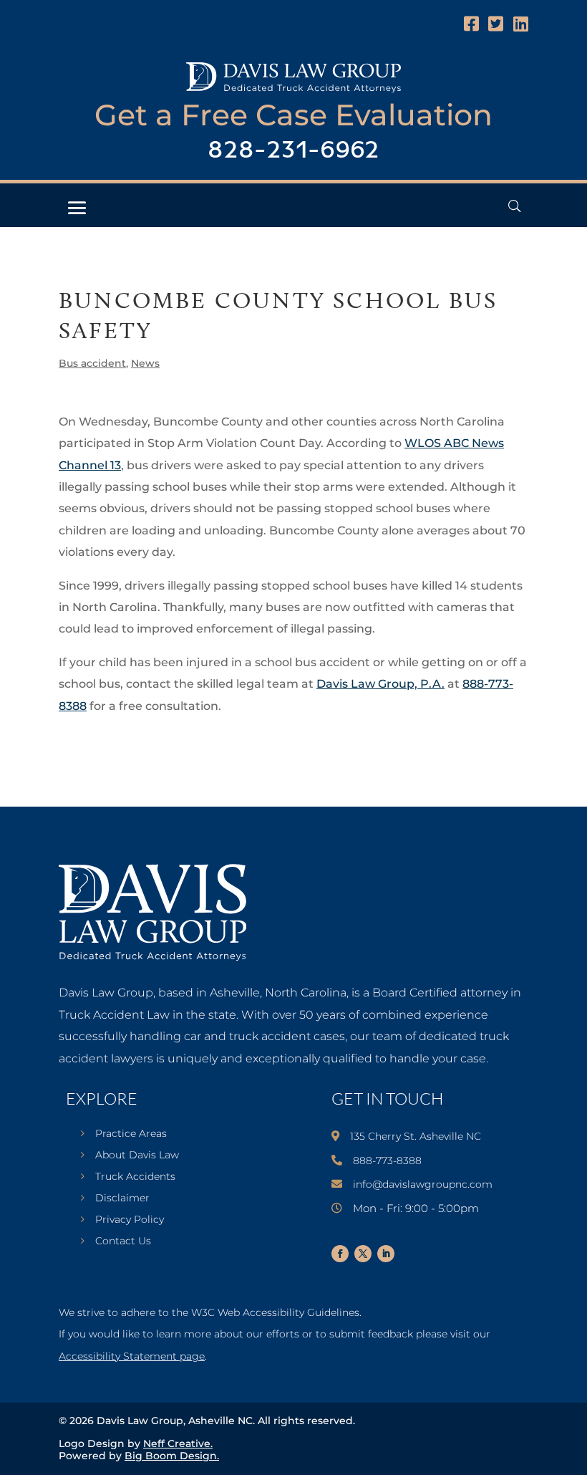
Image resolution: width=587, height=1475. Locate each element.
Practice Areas (131, 1134)
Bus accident (92, 363)
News (145, 363)
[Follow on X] (363, 1253)
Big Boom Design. (172, 1455)
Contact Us (123, 1241)
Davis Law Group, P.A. (380, 684)
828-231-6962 (293, 150)
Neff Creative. (178, 1443)
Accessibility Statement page (132, 1356)
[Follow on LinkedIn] (385, 1253)
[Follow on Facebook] (340, 1253)
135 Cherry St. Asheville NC (415, 1136)
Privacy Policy (129, 1220)
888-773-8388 (387, 1160)
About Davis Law (137, 1155)
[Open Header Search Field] (514, 206)
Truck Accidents (135, 1177)
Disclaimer (122, 1198)
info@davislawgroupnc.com (423, 1184)
